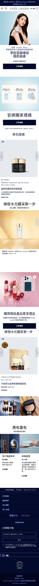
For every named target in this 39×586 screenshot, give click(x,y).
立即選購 (19, 66)
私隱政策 (13, 547)
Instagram (3, 555)
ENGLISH (26, 515)
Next (37, 3)
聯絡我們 (5, 501)
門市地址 (19, 490)
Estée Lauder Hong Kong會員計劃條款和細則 (19, 581)
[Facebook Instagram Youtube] (19, 555)
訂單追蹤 (5, 496)
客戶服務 (5, 505)
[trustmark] (19, 565)
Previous (2, 3)
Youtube (7, 555)
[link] (19, 158)
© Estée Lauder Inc (19, 583)
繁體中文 (13, 515)
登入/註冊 (5, 509)
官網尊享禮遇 (10, 490)
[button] (1, 156)
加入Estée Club (30, 490)
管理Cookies (19, 578)
